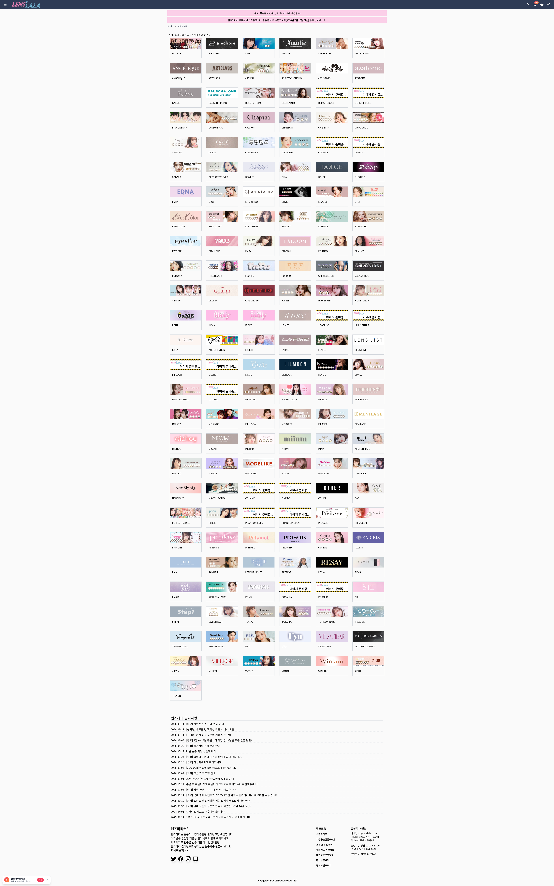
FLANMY (359, 251)
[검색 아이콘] (528, 4)
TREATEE (360, 621)
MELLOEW (250, 424)
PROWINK (287, 547)
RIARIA (175, 597)
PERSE (212, 522)
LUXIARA (213, 399)
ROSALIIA (287, 597)
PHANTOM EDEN (254, 522)
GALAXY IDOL (362, 275)
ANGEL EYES (324, 53)
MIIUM (285, 448)
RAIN (174, 572)
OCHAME (250, 498)
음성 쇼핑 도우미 (324, 844)
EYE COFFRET (252, 226)
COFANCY (323, 152)
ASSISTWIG (324, 78)
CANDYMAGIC (216, 127)
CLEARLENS (251, 152)
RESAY (321, 572)
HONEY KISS (325, 300)
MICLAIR (213, 448)
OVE (357, 498)
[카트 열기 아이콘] (541, 4)
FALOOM (286, 251)
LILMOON (287, 374)
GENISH (176, 300)
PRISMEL (250, 547)
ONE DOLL (287, 498)
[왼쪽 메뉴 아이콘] (5, 4)
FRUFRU (249, 275)
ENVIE (285, 201)
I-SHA (175, 325)
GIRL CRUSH (252, 300)
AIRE (247, 53)
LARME (285, 350)
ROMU (248, 597)
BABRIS (176, 103)
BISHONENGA (179, 127)
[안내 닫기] (47, 880)
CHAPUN (250, 127)
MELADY (176, 424)
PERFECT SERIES (181, 522)
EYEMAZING (361, 226)
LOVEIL (322, 374)
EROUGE (322, 201)
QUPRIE (322, 547)
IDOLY (212, 325)
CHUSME (177, 152)
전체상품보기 (322, 860)
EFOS (211, 201)
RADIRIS (359, 547)
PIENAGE (323, 522)
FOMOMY (177, 275)
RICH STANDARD (217, 597)
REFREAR (286, 572)
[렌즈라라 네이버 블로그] (196, 859)
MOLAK (285, 473)
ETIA (357, 201)
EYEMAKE (323, 226)
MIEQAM (249, 448)
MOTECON (324, 473)
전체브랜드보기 (323, 865)
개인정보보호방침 (325, 855)
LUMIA (358, 374)
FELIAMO (323, 251)
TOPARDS (287, 621)
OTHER (322, 498)
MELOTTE (287, 424)
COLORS (176, 177)
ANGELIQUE (178, 78)
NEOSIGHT (178, 498)
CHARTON (287, 127)
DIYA (284, 177)
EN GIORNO (251, 201)
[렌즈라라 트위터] (174, 859)
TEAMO (249, 621)
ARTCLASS (214, 78)
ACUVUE (176, 53)
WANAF (285, 671)
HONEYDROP (362, 300)
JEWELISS (323, 325)
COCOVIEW (287, 152)
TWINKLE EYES (217, 646)
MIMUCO (176, 473)
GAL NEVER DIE (326, 275)
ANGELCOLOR (362, 53)
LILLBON (177, 374)
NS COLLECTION (218, 498)
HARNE (285, 300)
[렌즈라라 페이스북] (181, 859)
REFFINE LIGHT (253, 572)
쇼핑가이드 (321, 834)
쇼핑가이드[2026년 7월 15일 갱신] (292, 20)
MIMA (321, 448)
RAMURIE (213, 572)
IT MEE (285, 325)
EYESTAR (177, 251)
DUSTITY (360, 177)
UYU (284, 646)
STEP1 (175, 621)
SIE (356, 597)
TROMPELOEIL (180, 646)
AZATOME (360, 78)
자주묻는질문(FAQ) (325, 839)
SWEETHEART (216, 621)
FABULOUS (214, 251)
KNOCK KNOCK (217, 350)
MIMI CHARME (362, 448)
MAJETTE (250, 399)
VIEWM (175, 671)
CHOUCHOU (361, 127)
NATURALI (360, 473)
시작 (40, 879)
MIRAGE (213, 473)
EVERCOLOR (178, 226)
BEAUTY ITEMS (253, 103)
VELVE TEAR (324, 646)
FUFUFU (286, 275)
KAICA (175, 350)
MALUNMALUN (289, 399)
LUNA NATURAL (180, 399)
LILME (248, 374)
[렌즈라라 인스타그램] (188, 859)
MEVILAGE (360, 424)
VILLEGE (213, 671)
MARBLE (322, 399)
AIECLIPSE (214, 53)
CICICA (212, 152)
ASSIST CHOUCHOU (293, 78)
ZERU (358, 671)
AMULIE (286, 53)
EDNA (175, 201)
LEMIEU (322, 350)
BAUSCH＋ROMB (218, 103)
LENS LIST (360, 350)
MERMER (322, 424)
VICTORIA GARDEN (365, 646)
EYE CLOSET (215, 226)
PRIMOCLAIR (361, 522)
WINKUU (323, 671)
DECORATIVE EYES (218, 177)
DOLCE (321, 177)
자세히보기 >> (179, 850)
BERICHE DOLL (326, 103)
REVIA (358, 572)
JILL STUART (362, 325)
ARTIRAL (249, 78)
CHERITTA (323, 127)
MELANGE (214, 424)
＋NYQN (176, 695)
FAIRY (248, 251)
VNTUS (249, 671)
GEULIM (213, 300)
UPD (247, 646)
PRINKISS (214, 547)
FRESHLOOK (215, 275)
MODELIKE (251, 473)
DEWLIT (249, 177)
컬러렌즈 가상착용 (325, 849)
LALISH (249, 350)
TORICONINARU (326, 621)
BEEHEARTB (288, 103)
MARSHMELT (361, 399)
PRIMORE (177, 547)
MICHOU (176, 448)
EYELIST (286, 226)
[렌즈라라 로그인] (548, 4)
